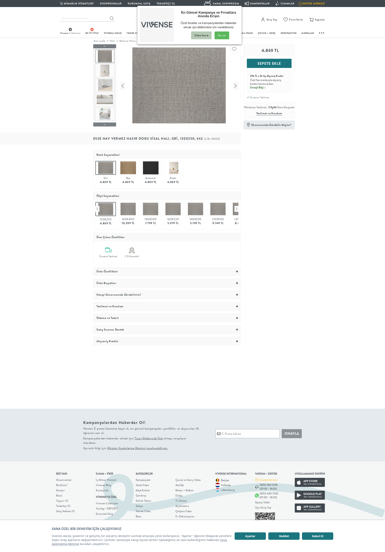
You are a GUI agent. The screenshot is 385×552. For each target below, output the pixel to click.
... (322, 32)
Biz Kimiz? (62, 485)
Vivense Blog (103, 485)
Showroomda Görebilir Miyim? (271, 125)
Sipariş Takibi (262, 502)
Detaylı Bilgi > (258, 87)
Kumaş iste (102, 490)
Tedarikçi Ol (166, 3)
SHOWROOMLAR (111, 3)
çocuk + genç (267, 33)
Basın (59, 495)
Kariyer (60, 490)
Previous (97, 209)
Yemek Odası (143, 511)
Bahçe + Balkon (184, 490)
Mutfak (179, 485)
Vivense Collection (107, 503)
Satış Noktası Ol (65, 511)
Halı (112, 40)
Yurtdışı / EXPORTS (107, 508)
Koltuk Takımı (143, 500)
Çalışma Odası (183, 511)
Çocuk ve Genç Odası (188, 480)
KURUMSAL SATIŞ (139, 3)
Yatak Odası (142, 485)
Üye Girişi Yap (263, 507)
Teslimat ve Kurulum (269, 113)
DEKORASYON (289, 33)
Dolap (178, 495)
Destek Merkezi (268, 480)
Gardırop (141, 495)
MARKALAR (307, 33)
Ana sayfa (99, 40)
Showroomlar (64, 480)
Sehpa (139, 506)
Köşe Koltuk (143, 490)
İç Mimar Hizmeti (106, 480)
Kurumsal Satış (104, 514)
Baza (138, 516)
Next (236, 209)
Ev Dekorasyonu (184, 516)
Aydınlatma (182, 506)
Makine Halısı (127, 40)
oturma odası (113, 33)
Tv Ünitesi (181, 500)
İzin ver (222, 35)
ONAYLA (292, 433)
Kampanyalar (143, 480)
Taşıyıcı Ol (62, 500)
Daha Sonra (201, 35)
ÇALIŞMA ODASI (244, 33)
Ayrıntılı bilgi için (125, 448)
